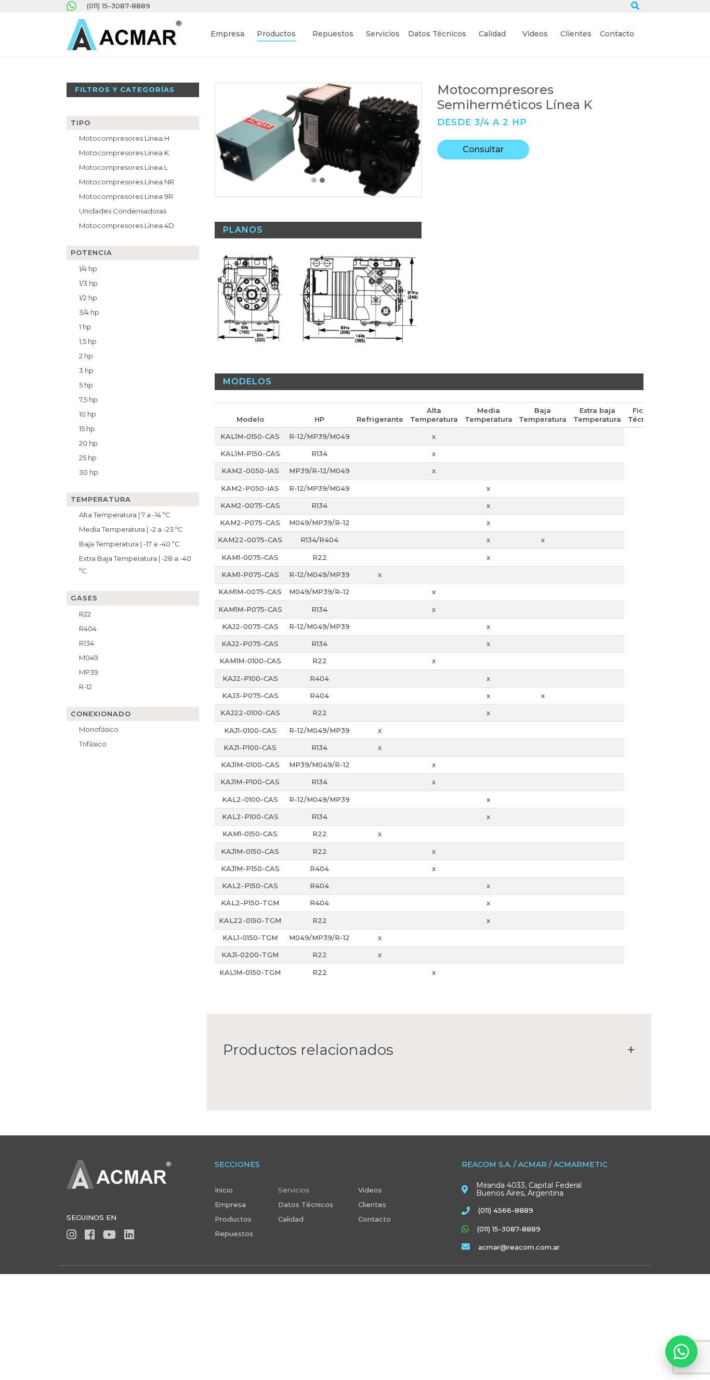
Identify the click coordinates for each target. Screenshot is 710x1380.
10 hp (87, 414)
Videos (370, 1190)
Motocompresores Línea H (124, 138)
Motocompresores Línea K (124, 153)
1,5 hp (88, 341)
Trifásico (93, 744)
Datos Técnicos (305, 1204)
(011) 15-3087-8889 (118, 6)
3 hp (86, 370)
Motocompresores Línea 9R (126, 196)
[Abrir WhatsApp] (681, 1351)
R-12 (85, 686)
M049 (88, 657)
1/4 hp (88, 268)
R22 (85, 614)
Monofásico (99, 729)
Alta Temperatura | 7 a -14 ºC (124, 515)
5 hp (86, 385)
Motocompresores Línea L (123, 167)
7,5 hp (88, 399)
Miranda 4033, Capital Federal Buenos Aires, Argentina (529, 1189)
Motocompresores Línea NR (126, 182)
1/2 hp (88, 297)
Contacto (374, 1219)
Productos (233, 1219)
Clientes (372, 1204)
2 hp (86, 356)
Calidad (291, 1219)
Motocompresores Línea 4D (126, 225)
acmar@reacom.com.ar (519, 1247)
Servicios (293, 1190)
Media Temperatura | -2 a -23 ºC (131, 529)
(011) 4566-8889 (505, 1210)
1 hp (85, 327)
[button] (227, 35)
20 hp (88, 443)
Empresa (230, 1204)
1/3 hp (88, 283)
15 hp (87, 428)
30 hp (88, 472)
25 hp (88, 457)
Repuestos (234, 1233)
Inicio (224, 1190)
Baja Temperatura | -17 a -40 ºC (129, 544)
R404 (88, 628)
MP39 (88, 672)
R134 (86, 643)
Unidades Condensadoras (122, 211)
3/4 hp (89, 312)
